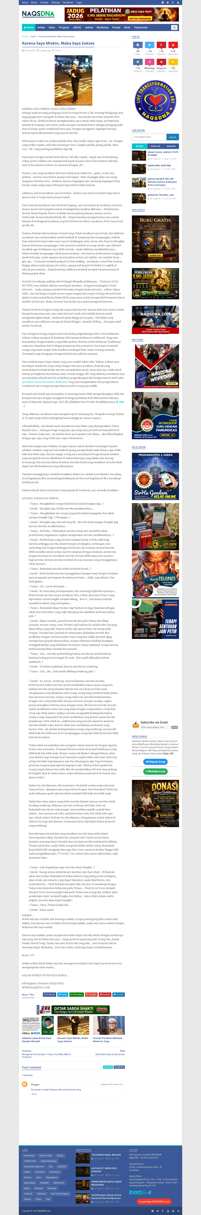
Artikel (41, 27)
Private (116, 27)
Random (171, 146)
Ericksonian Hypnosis (34, 1166)
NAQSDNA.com (44, 1211)
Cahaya (60, 1155)
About (34, 2)
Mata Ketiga (29, 1183)
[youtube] (178, 2)
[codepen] (173, 1211)
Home (25, 2)
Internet (27, 1177)
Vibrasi (27, 1199)
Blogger (35, 1084)
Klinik (127, 27)
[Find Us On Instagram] (140, 1193)
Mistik (27, 1188)
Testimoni (41, 1193)
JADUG (77, 27)
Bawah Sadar (46, 1155)
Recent (140, 146)
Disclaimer (68, 2)
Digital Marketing (48, 1161)
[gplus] (173, 2)
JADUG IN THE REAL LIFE (161, 194)
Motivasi (39, 1188)
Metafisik (44, 1183)
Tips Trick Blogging (60, 1193)
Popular (155, 146)
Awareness (29, 1155)
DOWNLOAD (30, 1161)
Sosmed (28, 1193)
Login (79, 2)
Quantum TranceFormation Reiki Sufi (44, 382)
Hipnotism (40, 1172)
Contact (44, 2)
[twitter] (168, 2)
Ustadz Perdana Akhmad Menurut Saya (107, 1039)
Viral (48, 1199)
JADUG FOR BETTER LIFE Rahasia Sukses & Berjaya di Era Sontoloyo (162, 181)
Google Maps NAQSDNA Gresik (154, 1201)
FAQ (51, 1166)
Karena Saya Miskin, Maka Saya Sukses (72, 1039)
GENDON (62, 1166)
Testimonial (140, 27)
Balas (34, 1094)
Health (27, 1172)
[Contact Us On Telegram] (149, 1193)
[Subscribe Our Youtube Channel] (135, 1193)
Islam (38, 1177)
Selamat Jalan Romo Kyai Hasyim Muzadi (36, 1039)
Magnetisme (51, 1177)
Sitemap (55, 2)
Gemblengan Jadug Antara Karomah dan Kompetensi (106, 1196)
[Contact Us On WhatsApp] (144, 1193)
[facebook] (163, 2)
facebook (119, 1067)
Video (52, 27)
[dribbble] (178, 1211)
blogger (108, 1067)
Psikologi (52, 1188)
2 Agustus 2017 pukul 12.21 (112, 1084)
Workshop (103, 27)
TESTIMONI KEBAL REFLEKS (106, 1154)
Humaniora (55, 1172)
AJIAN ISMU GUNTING (159, 165)
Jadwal (89, 27)
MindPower (59, 1183)
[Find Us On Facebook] (131, 1193)
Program (64, 27)
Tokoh (33, 36)
